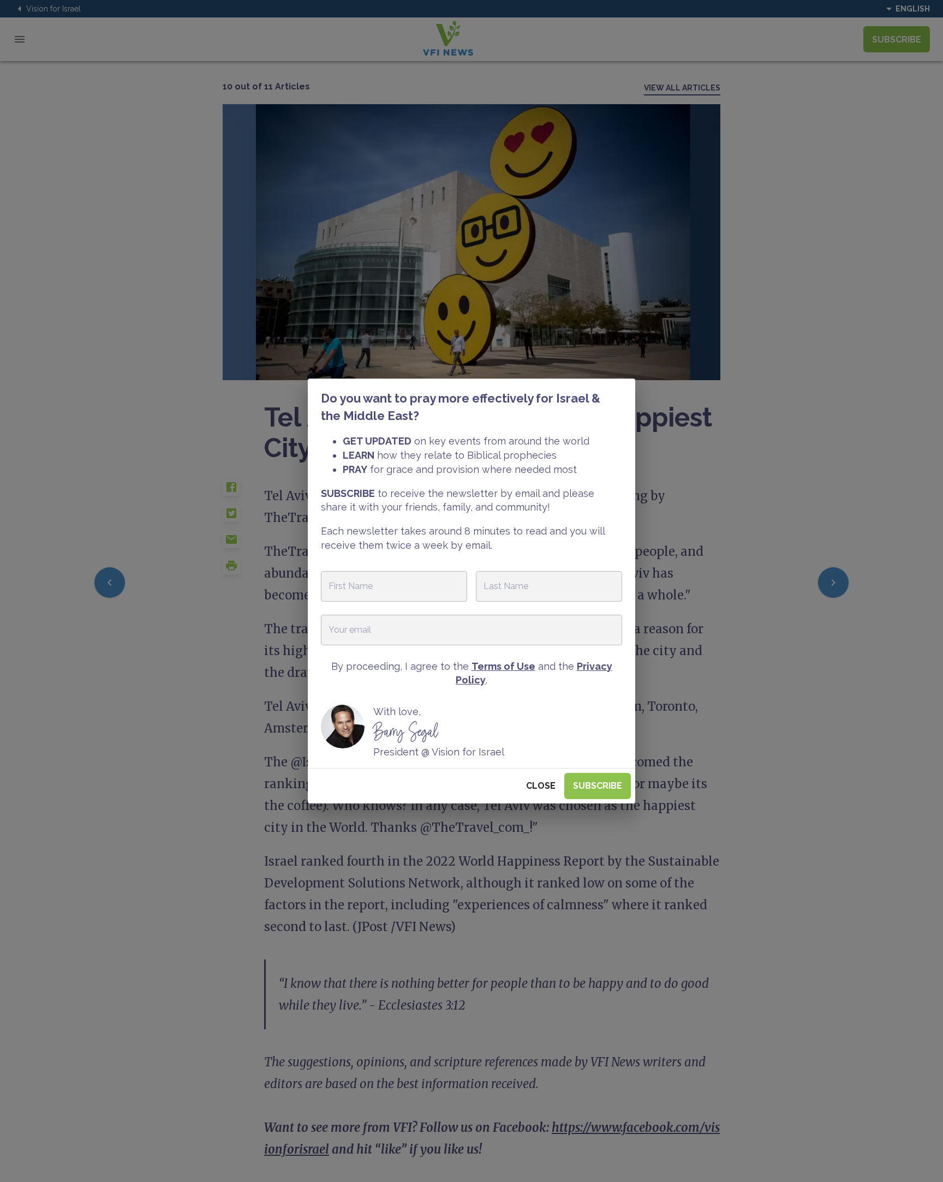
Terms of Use (503, 666)
